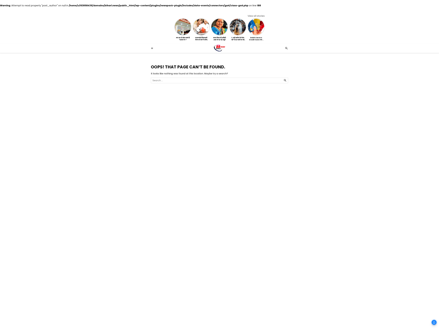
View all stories (256, 16)
